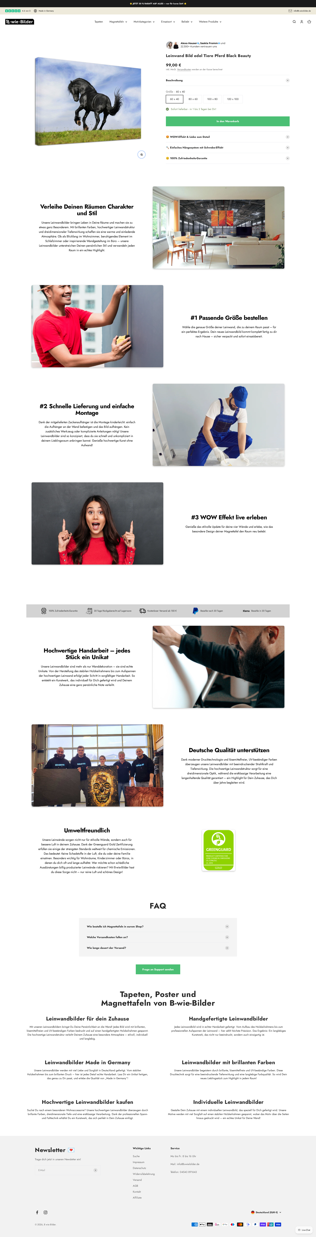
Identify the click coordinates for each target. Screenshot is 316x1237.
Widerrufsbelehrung (144, 1174)
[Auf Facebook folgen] (37, 1212)
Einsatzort (166, 22)
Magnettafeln (116, 22)
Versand (137, 1180)
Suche (136, 1156)
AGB (135, 1186)
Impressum (138, 1162)
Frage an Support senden (158, 969)
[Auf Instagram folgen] (45, 1212)
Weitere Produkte (208, 22)
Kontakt (137, 1192)
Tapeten (99, 22)
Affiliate (137, 1198)
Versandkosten (184, 69)
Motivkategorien (142, 22)
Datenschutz (139, 1168)
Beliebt (185, 22)
